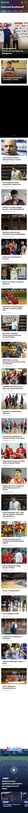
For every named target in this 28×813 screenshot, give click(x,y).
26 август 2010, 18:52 (7, 390)
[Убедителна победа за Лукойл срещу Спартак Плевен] (14, 451)
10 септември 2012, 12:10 (8, 211)
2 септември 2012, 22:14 (8, 236)
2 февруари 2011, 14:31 (7, 339)
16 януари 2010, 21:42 (7, 465)
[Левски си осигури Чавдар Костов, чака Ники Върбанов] (14, 197)
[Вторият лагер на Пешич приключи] (14, 401)
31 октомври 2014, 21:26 (8, 161)
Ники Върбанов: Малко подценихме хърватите (11, 183)
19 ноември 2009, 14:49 (8, 491)
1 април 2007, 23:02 (7, 690)
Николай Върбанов (12, 6)
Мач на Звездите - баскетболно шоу (9, 687)
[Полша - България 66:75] (14, 580)
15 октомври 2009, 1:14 (8, 545)
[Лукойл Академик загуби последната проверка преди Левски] (14, 529)
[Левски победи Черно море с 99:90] (14, 651)
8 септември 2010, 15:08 (8, 366)
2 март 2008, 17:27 (7, 665)
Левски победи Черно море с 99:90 (12, 662)
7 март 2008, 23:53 (7, 640)
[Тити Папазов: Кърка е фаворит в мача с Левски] (14, 148)
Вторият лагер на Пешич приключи (11, 412)
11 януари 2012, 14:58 (7, 261)
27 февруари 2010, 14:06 (8, 440)
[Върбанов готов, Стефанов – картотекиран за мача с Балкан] (14, 476)
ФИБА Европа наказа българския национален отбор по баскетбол (13, 362)
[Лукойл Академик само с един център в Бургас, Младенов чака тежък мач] (14, 502)
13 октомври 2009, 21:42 (8, 570)
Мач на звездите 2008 (10, 614)
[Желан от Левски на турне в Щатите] (14, 272)
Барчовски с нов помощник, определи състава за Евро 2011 (12, 308)
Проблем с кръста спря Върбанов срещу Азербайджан (13, 233)
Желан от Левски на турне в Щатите (13, 283)
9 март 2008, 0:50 (7, 616)
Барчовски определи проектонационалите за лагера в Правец (11, 335)
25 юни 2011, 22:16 (6, 286)
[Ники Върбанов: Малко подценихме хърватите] (14, 172)
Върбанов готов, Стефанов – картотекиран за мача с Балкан (13, 488)
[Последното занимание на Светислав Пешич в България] (14, 426)
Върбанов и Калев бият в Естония (11, 258)
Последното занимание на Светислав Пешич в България (13, 437)
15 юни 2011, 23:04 (6, 312)
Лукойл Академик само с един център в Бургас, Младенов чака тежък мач (13, 514)
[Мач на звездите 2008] (14, 603)
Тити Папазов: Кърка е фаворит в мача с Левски (11, 158)
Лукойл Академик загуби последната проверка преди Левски (13, 541)
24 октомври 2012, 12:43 (8, 186)
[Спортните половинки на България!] (14, 626)
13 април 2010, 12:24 (7, 415)
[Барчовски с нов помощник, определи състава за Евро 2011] (14, 296)
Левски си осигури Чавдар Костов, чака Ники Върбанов (13, 208)
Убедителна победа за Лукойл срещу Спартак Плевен (13, 462)
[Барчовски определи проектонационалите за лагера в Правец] (14, 323)
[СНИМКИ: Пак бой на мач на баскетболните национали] (14, 376)
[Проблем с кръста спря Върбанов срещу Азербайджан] (14, 222)
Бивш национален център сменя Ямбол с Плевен (12, 78)
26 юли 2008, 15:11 (6, 593)
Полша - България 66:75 (11, 591)
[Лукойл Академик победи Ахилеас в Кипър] (14, 556)
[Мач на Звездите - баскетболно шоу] (14, 676)
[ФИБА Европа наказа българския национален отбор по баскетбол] (14, 350)
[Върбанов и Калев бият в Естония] (14, 247)
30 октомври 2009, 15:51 (8, 518)
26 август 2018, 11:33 (7, 81)
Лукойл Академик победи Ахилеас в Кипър (11, 567)
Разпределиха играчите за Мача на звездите (12, 51)
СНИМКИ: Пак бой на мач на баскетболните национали (12, 387)
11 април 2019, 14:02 (6, 55)
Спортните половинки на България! (12, 637)
